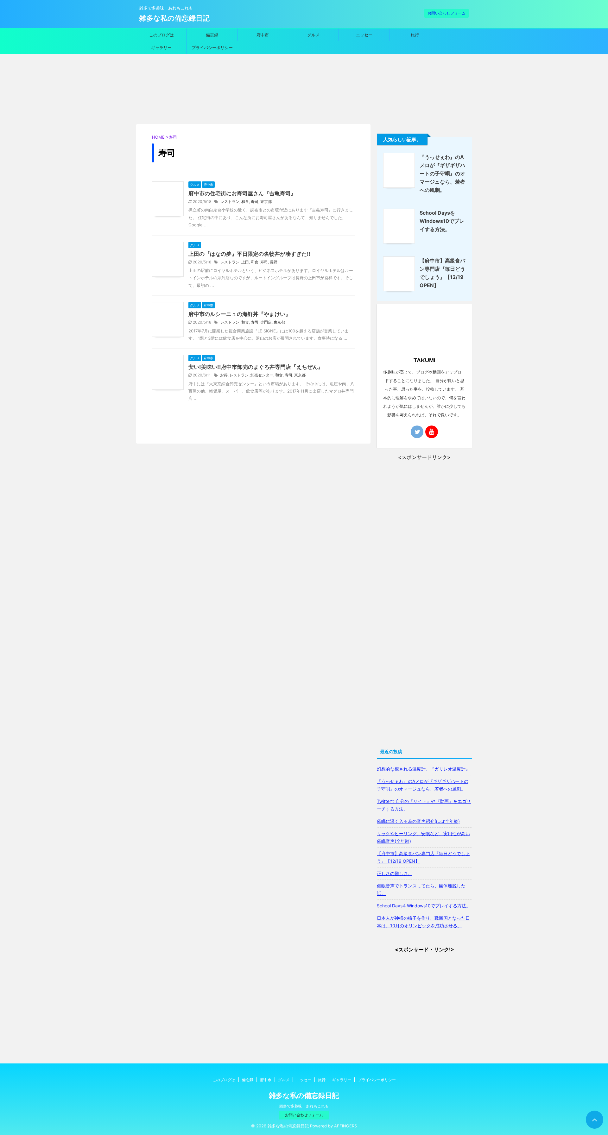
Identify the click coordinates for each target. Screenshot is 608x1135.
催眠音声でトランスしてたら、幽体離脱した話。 (421, 889)
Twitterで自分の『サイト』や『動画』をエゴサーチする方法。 (424, 804)
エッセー (364, 34)
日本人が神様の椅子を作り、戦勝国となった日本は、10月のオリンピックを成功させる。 (423, 921)
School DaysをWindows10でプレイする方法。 (442, 221)
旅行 (415, 34)
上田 (245, 262)
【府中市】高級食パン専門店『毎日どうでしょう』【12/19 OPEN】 (423, 857)
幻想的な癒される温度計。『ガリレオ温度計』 (423, 769)
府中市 (262, 34)
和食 (245, 201)
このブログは (161, 34)
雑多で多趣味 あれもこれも (304, 1106)
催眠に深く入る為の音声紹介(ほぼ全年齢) (418, 821)
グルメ (313, 34)
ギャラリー (161, 47)
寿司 (254, 201)
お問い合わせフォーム (447, 13)
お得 (224, 375)
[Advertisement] (304, 95)
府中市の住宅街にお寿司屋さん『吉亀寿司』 (242, 193)
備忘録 (212, 34)
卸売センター (261, 375)
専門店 (266, 322)
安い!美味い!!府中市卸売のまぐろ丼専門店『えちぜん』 (255, 367)
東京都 (266, 201)
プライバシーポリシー (212, 47)
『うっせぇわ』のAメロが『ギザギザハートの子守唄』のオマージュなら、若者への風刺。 (442, 173)
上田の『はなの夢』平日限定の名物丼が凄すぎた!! (249, 254)
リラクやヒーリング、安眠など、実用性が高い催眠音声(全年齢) (423, 837)
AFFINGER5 (345, 1126)
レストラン (229, 201)
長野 (273, 262)
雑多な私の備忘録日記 (174, 18)
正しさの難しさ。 (394, 873)
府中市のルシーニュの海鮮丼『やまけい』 (239, 314)
